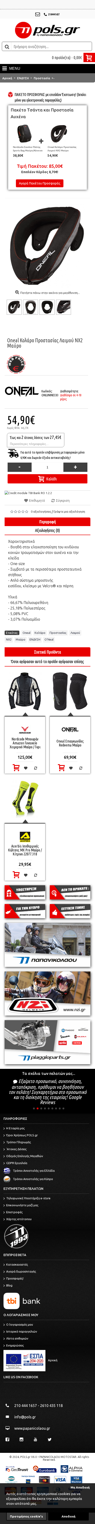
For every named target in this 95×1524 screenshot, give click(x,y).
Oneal (26, 632)
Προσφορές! (15, 1278)
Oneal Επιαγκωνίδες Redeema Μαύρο (70, 743)
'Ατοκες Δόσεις (16, 1149)
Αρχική (52, 1360)
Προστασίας (58, 632)
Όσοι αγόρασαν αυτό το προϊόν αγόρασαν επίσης (47, 661)
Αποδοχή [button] (68, 1516)
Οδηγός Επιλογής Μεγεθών (24, 1156)
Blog (9, 1285)
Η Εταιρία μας (15, 1128)
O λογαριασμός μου (19, 1324)
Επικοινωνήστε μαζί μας (22, 1205)
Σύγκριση (63, 500)
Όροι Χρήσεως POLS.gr (22, 1135)
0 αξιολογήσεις (41, 511)
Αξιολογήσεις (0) (47, 530)
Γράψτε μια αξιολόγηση (69, 511)
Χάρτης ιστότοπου (19, 1219)
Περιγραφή (47, 521)
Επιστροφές (14, 1212)
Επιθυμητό (37, 500)
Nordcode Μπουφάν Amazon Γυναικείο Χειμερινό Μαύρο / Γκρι (25, 743)
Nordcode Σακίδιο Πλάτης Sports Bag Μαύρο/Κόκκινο (28, 149)
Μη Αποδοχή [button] (80, 1487)
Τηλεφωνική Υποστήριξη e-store (28, 1198)
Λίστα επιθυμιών (17, 1338)
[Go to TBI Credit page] (28, 493)
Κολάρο (40, 632)
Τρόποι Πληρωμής (18, 1142)
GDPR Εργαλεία (16, 1163)
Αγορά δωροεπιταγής (21, 1271)
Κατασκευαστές (17, 1264)
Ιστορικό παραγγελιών (21, 1331)
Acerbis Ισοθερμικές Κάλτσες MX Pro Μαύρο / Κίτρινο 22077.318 (25, 850)
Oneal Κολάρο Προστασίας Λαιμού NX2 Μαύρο (62, 149)
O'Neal (49, 639)
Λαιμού (75, 632)
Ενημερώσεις (15, 1345)
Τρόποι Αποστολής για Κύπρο (33, 1179)
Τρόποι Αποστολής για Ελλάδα (34, 1170)
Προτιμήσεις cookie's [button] (26, 1516)
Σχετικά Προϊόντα (47, 652)
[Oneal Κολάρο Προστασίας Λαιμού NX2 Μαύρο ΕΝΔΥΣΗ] (14, 306)
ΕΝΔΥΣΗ (35, 639)
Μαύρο (20, 639)
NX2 (9, 639)
